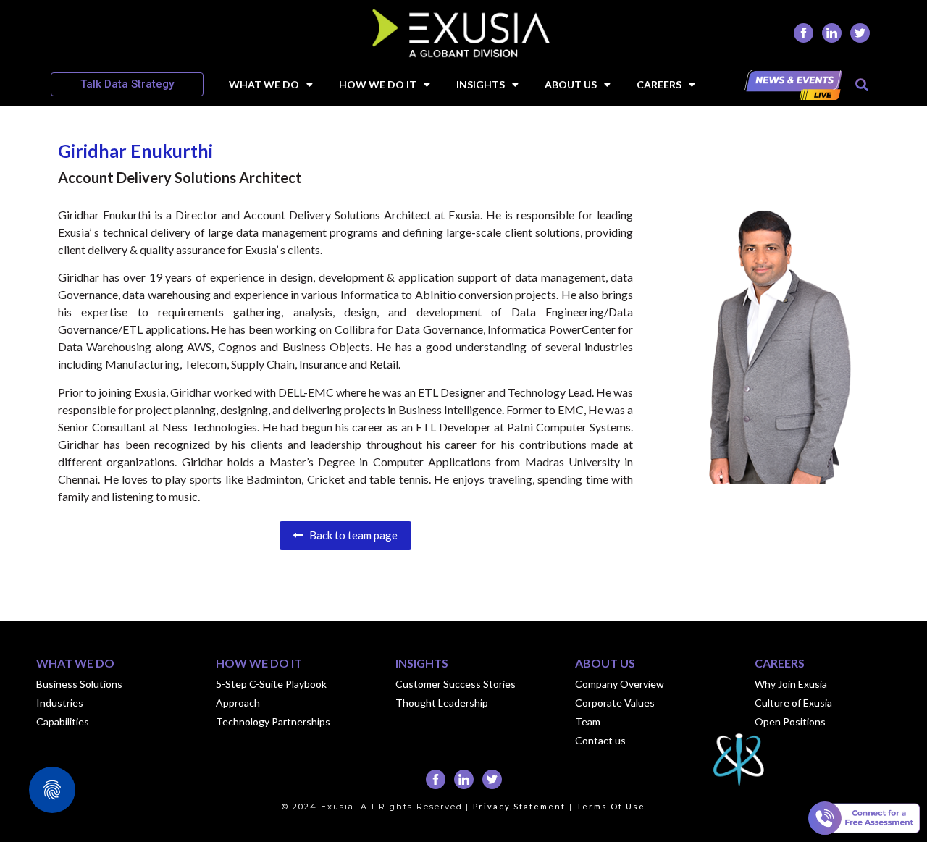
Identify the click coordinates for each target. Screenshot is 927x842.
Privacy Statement (519, 806)
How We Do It (377, 84)
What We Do (264, 84)
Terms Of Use (610, 806)
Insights (480, 84)
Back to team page (350, 535)
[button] (861, 84)
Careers (659, 84)
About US (571, 84)
